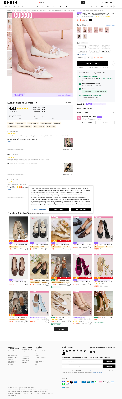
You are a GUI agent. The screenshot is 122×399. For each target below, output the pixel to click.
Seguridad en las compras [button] (89, 89)
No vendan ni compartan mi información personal (20, 391)
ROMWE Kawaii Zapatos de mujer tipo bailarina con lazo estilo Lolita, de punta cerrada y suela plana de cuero (39, 244)
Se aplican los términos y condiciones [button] (91, 85)
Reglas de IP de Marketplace (15, 393)
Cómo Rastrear (25, 358)
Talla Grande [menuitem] (55, 6)
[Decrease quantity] (85, 58)
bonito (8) (10, 123)
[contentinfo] (88, 383)
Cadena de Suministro (13, 357)
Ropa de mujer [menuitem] (31, 6)
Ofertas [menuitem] (24, 6)
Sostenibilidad (11, 353)
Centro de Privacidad (13, 389)
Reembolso (24, 354)
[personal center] (103, 2)
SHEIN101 (10, 364)
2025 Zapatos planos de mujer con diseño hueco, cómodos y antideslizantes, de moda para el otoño (18, 317)
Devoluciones (25, 351)
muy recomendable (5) (25, 126)
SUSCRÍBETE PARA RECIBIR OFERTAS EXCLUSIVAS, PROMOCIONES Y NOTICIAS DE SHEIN (86, 358)
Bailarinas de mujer (36, 10)
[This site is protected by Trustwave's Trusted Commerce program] (63, 387)
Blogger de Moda (12, 355)
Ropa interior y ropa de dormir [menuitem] (86, 6)
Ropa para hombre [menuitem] (65, 6)
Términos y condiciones (40, 391)
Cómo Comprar (25, 356)
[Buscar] (83, 2)
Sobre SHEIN (11, 351)
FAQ (36, 364)
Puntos (36, 355)
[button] (113, 2)
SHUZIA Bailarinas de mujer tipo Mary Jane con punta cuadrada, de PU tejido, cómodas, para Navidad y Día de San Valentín (18, 244)
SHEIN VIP (24, 362)
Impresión (37, 393)
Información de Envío (27, 349)
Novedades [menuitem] (17, 6)
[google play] (94, 352)
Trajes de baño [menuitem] (41, 6)
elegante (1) (57, 123)
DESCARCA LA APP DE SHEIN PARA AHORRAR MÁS (102, 348)
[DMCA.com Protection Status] (67, 387)
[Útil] (64, 150)
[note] (18, 241)
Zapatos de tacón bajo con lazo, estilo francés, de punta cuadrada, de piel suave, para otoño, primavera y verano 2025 (61, 280)
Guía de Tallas (25, 360)
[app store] (91, 352)
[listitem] (18, 233)
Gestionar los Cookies (43, 389)
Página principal (11, 10)
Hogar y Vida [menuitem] (99, 6)
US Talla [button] (83, 43)
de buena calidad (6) (39, 126)
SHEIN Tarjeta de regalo (39, 362)
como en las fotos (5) (46, 123)
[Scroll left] (114, 6)
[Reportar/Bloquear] (71, 150)
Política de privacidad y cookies (96, 371)
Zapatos (19, 10)
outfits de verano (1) (33, 123)
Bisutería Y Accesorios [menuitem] (111, 6)
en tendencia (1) (12, 126)
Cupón (36, 359)
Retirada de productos (40, 357)
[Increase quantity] (92, 58)
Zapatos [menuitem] (74, 6)
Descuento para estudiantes (12, 362)
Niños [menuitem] (48, 6)
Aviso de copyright (28, 393)
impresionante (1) (20, 123)
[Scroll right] (116, 6)
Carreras (10, 359)
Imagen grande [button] (110, 25)
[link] (106, 2)
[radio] (79, 30)
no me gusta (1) (51, 126)
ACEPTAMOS (65, 378)
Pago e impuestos (39, 353)
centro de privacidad (97, 372)
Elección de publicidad (47, 393)
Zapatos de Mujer (26, 10)
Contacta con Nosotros (40, 351)
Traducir (9, 141)
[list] (75, 352)
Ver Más (61, 329)
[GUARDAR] (112, 63)
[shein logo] (10, 2)
